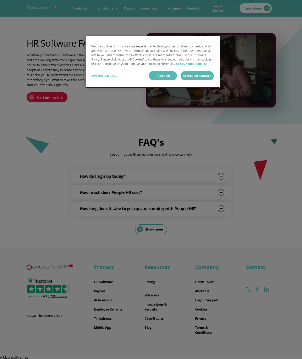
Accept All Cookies (197, 76)
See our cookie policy (191, 64)
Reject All (162, 76)
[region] (152, 62)
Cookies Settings (104, 75)
